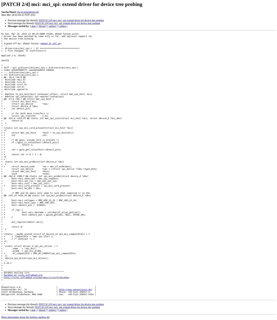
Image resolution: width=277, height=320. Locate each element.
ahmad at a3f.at (50, 43)
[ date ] (33, 26)
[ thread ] (42, 26)
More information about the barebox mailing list (25, 317)
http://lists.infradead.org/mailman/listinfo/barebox (36, 277)
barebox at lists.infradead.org (23, 275)
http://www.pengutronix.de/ (75, 289)
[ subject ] (52, 26)
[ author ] (62, 26)
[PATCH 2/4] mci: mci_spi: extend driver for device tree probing (71, 20)
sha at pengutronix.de (28, 12)
